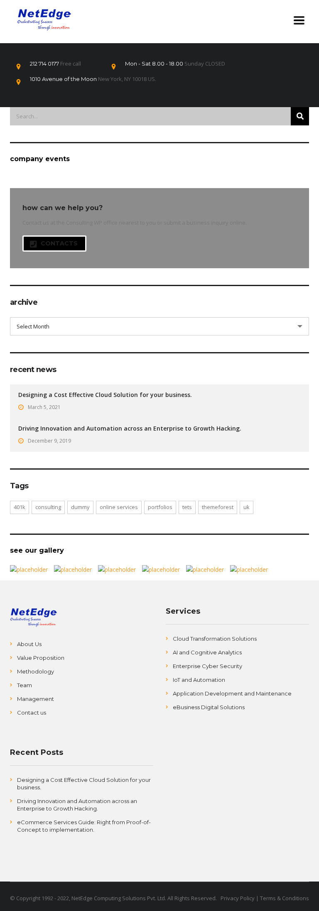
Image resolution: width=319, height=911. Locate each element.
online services (119, 507)
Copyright (27, 898)
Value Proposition (40, 657)
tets (187, 507)
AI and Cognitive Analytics (207, 652)
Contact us (31, 712)
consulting (48, 507)
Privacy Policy (238, 898)
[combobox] (159, 326)
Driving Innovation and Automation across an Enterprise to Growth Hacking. (129, 428)
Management (35, 698)
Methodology (35, 671)
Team (24, 685)
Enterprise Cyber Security (207, 666)
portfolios (160, 507)
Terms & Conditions (284, 898)
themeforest (217, 507)
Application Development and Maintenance (232, 693)
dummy (80, 507)
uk (246, 507)
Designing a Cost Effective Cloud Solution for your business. (105, 395)
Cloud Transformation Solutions (215, 638)
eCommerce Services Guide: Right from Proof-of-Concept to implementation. (84, 826)
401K (19, 507)
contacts (59, 243)
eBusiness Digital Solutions (209, 707)
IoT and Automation (199, 679)
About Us (29, 644)
